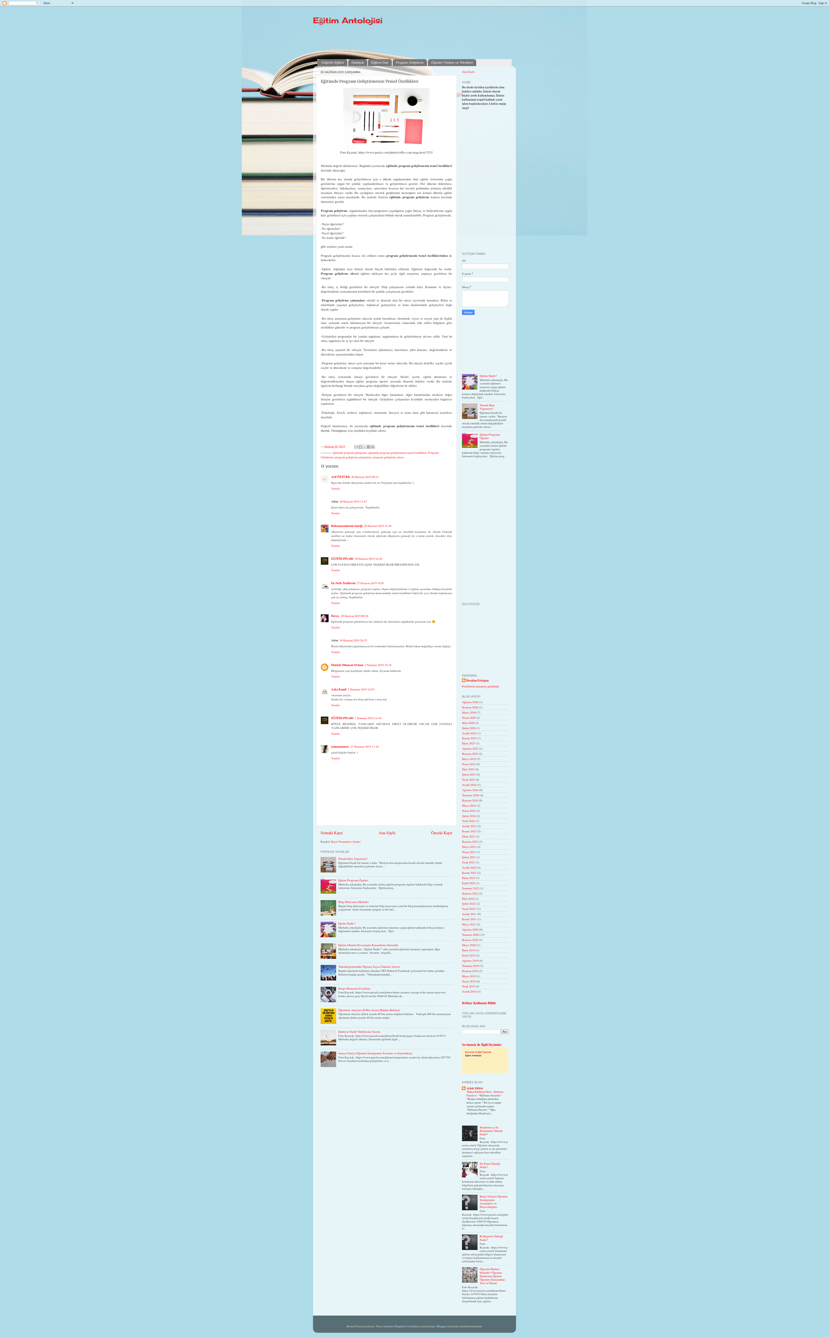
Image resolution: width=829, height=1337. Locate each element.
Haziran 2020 (470, 940)
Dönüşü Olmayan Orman (347, 665)
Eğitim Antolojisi (347, 20)
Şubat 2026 (469, 728)
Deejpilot (400, 1326)
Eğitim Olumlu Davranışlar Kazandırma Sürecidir (368, 945)
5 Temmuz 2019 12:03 (361, 689)
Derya (335, 616)
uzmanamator (340, 746)
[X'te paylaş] (364, 447)
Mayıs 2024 (469, 805)
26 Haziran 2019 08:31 (365, 477)
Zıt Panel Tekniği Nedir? (490, 1165)
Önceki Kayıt (441, 832)
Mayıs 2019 (469, 976)
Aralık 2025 (469, 733)
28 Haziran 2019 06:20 (354, 616)
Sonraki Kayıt (332, 832)
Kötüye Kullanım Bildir (479, 1002)
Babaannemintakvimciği (347, 526)
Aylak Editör (475, 1088)
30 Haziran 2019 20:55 (353, 640)
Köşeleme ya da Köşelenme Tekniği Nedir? (491, 1130)
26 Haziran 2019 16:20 (368, 559)
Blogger (441, 1326)
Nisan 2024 (469, 811)
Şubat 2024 (469, 816)
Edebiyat (357, 62)
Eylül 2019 (468, 955)
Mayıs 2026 (469, 712)
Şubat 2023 (469, 857)
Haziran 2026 (470, 707)
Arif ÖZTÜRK (340, 477)
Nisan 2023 (469, 852)
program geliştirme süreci (388, 457)
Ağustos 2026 (470, 702)
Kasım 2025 (469, 738)
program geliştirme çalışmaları (353, 457)
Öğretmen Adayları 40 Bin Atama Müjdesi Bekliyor (369, 1010)
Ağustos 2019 (470, 961)
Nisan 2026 (469, 718)
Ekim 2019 (468, 950)
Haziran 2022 (470, 893)
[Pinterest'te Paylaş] (373, 447)
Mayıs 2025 (469, 759)
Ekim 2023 (468, 836)
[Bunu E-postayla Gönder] (356, 447)
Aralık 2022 (469, 867)
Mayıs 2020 (469, 945)
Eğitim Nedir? (346, 923)
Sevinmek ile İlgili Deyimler (482, 1044)
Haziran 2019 (470, 971)
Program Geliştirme (410, 62)
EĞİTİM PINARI (342, 559)
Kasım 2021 (469, 919)
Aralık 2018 (469, 991)
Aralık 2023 (469, 826)
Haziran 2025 (470, 754)
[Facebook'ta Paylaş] (369, 447)
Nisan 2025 (469, 764)
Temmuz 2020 (470, 935)
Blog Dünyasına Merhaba (353, 902)
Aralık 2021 (469, 914)
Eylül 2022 (468, 883)
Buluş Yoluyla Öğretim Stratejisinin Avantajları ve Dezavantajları (494, 1201)
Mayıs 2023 (469, 847)
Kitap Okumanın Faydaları (354, 988)
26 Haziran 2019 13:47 (353, 501)
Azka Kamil (338, 689)
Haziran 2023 (470, 842)
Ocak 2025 (468, 780)
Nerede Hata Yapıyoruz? (352, 859)
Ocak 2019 (468, 986)
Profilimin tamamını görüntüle (480, 686)
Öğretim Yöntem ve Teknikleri (452, 62)
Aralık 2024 (469, 785)
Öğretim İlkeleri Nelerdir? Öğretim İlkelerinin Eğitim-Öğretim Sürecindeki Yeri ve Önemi (492, 1276)
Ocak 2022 (468, 909)
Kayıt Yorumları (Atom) (346, 842)
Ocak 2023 (468, 862)
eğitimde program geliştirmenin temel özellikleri (397, 453)
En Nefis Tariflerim (343, 583)
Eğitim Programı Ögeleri (353, 880)
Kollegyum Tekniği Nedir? (491, 1238)
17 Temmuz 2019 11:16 (364, 747)
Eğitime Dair (379, 62)
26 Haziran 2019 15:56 (377, 526)
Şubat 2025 (469, 774)
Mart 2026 (468, 723)
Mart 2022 (468, 899)
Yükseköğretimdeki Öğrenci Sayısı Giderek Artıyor (369, 967)
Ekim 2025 (468, 743)
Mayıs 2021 (469, 924)
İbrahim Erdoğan (477, 681)
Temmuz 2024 (470, 795)
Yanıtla (335, 488)
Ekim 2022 (468, 878)
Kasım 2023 (469, 831)
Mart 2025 (468, 769)
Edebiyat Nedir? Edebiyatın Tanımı (359, 1032)
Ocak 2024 (468, 821)
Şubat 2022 (469, 904)
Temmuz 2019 (470, 966)
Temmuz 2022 (470, 888)
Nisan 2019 (469, 981)
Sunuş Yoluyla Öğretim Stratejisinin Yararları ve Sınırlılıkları (375, 1053)
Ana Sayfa (387, 832)
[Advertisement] (422, 42)
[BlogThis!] (360, 447)
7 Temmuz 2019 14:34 (368, 718)
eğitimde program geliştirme (350, 453)
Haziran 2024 (470, 800)
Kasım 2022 (469, 873)
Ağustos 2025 (470, 748)
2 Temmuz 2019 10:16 (378, 665)
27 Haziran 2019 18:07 (370, 583)
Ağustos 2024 (470, 790)
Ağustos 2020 (470, 929)
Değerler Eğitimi (332, 62)
